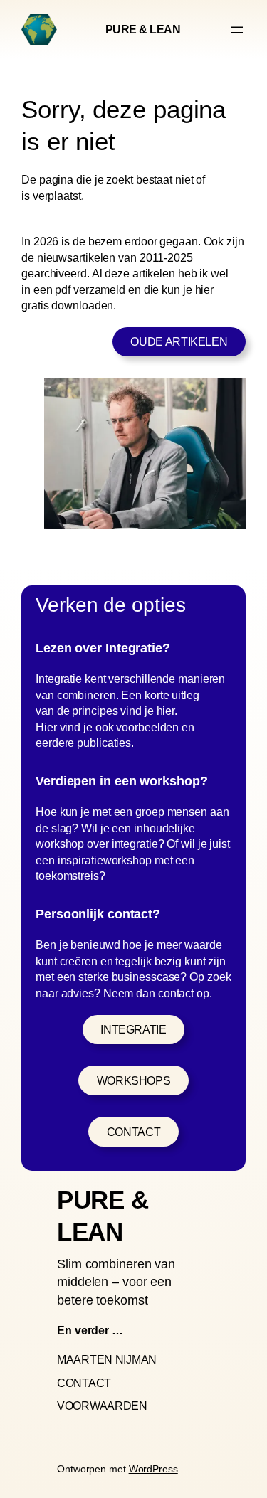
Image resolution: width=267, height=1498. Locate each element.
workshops (134, 1080)
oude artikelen (178, 341)
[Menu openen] (237, 29)
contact (133, 1131)
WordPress (153, 1469)
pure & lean (143, 29)
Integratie (133, 1029)
